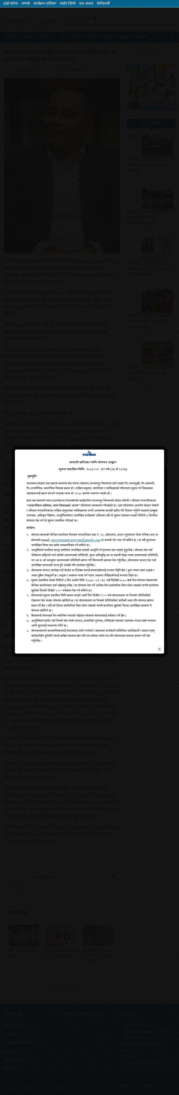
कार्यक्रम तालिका (45, 3)
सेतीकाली (103, 3)
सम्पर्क (25, 3)
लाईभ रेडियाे (68, 3)
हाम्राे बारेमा (10, 3)
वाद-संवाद (86, 3)
